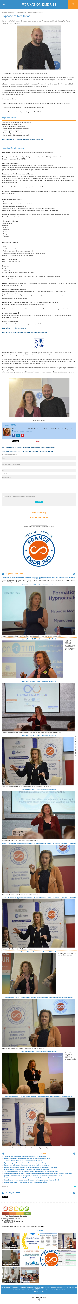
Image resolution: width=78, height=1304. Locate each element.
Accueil (4, 12)
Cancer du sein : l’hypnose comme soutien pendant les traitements (25, 1156)
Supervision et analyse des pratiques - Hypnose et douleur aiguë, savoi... (23, 1048)
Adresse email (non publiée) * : (12, 464)
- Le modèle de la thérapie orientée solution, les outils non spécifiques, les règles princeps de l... (30, 1148)
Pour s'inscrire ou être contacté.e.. (14, 328)
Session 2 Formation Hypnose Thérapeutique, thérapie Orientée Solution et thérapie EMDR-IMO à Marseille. (39, 898)
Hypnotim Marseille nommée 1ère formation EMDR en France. (29, 1247)
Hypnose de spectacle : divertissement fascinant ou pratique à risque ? (26, 1163)
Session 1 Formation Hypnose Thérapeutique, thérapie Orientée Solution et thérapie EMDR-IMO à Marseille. (39, 843)
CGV (39, 1299)
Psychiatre (51, 447)
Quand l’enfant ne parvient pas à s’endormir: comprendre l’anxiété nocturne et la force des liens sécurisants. (38, 1173)
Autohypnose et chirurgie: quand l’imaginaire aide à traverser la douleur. (27, 1169)
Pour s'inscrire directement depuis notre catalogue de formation (24, 332)
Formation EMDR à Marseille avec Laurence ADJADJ (10, 1264)
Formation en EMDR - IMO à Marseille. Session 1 (39, 585)
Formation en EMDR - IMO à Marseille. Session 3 (39, 681)
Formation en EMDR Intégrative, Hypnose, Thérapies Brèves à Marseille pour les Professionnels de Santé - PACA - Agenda (39, 578)
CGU (39, 1300)
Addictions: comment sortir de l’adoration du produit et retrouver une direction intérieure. (32, 1178)
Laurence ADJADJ (9, 425)
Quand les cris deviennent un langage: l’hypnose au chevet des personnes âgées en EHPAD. (33, 1176)
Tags (42, 1291)
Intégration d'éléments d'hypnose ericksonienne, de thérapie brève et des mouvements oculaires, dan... (32, 636)
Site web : (5, 471)
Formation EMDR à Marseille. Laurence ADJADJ (67, 1247)
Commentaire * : (7, 477)
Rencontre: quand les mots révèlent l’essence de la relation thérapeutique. (27, 1158)
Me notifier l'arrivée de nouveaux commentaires (20, 496)
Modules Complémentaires (35, 12)
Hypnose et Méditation (23, 447)
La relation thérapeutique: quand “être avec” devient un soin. (23, 1161)
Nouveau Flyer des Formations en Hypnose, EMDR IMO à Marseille (48, 1247)
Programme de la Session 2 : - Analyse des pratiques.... (18, 949)
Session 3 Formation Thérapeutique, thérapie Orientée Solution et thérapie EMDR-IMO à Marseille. (39, 997)
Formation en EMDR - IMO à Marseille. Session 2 (39, 639)
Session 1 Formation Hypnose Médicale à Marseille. (39, 789)
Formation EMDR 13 (39, 4)
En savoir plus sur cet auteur (22, 431)
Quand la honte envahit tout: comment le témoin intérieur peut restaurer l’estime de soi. (31, 1180)
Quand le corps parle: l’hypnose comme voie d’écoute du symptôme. (25, 1182)
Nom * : (4, 458)
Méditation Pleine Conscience (39, 447)
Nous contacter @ (39, 513)
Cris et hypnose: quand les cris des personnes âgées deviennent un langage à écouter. (31, 1171)
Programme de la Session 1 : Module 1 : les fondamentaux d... (20, 840)
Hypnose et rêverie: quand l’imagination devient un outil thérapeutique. (26, 1165)
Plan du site (37, 1291)
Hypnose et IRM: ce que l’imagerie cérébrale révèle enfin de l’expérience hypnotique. (30, 1167)
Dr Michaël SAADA (10, 447)
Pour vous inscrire (39, 420)
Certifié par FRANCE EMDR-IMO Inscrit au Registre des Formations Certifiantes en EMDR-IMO (39, 525)
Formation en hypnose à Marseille (17, 12)
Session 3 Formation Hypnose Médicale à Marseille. (39, 1051)
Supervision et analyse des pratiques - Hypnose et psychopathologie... (70, 1056)
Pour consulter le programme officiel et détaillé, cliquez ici (22, 139)
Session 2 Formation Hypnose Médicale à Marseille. (39, 952)
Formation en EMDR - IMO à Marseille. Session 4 (39, 735)
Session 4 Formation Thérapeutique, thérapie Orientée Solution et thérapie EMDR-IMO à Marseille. (39, 1096)
